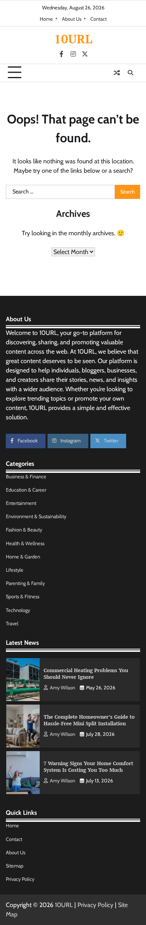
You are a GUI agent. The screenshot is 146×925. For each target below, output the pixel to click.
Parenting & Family (25, 583)
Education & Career (26, 490)
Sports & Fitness (22, 596)
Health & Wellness (25, 543)
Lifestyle (14, 570)
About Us (71, 19)
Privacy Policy (20, 879)
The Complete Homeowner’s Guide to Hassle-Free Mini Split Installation (89, 720)
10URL (73, 39)
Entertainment (21, 503)
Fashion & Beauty (24, 530)
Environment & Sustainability (36, 516)
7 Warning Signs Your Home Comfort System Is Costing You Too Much (88, 766)
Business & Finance (26, 476)
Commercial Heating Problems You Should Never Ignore (86, 673)
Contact (98, 19)
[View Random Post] (117, 73)
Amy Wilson (62, 688)
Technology (18, 610)
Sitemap (14, 866)
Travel (12, 623)
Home (46, 19)
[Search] (130, 73)
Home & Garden (23, 557)
